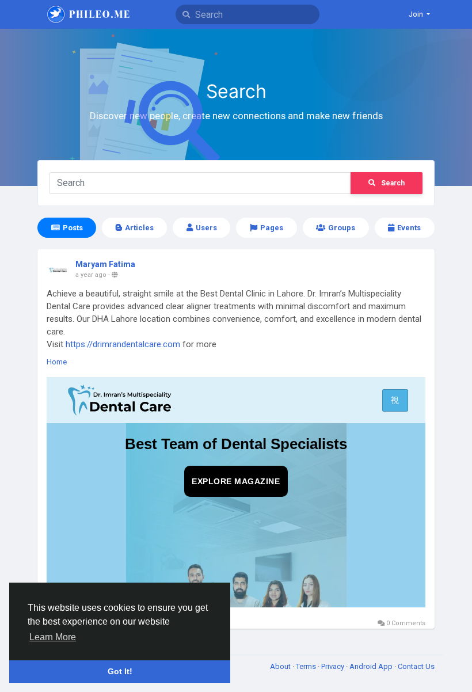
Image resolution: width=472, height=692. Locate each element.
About (281, 666)
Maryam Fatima (105, 264)
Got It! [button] (120, 671)
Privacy (333, 666)
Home (57, 362)
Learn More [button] (52, 637)
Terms (307, 666)
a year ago (90, 275)
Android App (371, 666)
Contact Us (416, 666)
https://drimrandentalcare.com (123, 344)
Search (393, 183)
